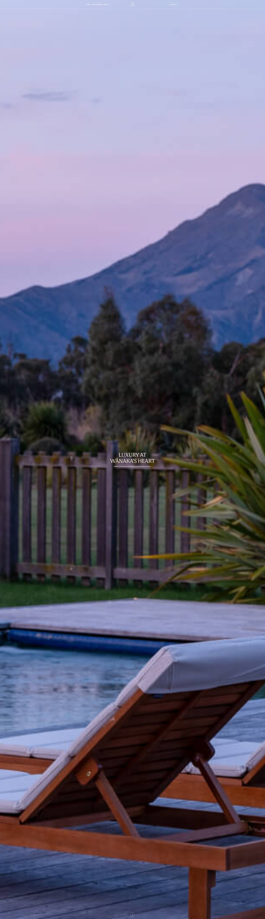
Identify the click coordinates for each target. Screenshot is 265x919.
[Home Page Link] (132, 4)
